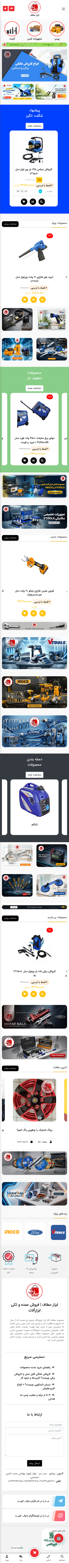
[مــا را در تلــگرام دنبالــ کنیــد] (57, 1502)
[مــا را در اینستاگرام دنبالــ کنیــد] (57, 1516)
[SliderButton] (34, 65)
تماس (48, 1560)
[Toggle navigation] (63, 9)
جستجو (62, 1560)
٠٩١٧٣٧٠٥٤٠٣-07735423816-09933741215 (31, 1481)
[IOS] (5, 8)
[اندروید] (11, 8)
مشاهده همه (34, 126)
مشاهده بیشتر (10, 224)
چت (20, 1560)
